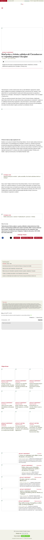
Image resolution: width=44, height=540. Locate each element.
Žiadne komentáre (4, 382)
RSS (14, 531)
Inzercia (17, 531)
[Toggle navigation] (2, 8)
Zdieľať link (16, 237)
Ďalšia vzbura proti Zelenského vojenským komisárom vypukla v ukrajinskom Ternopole (19, 270)
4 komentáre (17, 382)
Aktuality (4, 52)
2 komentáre (3, 425)
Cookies (28, 531)
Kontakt (21, 531)
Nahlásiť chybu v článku (27, 237)
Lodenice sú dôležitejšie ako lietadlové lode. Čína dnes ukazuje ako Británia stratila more (19, 275)
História (23, 423)
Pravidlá (24, 531)
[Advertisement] (22, 18)
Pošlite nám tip (38, 237)
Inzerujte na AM (11, 0)
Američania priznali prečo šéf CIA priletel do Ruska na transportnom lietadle (17, 266)
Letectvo (3, 424)
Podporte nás (3, 0)
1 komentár (32, 382)
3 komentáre (39, 489)
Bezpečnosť (10, 52)
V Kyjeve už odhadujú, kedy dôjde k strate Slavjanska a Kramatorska (15, 273)
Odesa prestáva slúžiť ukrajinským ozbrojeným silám (12, 268)
